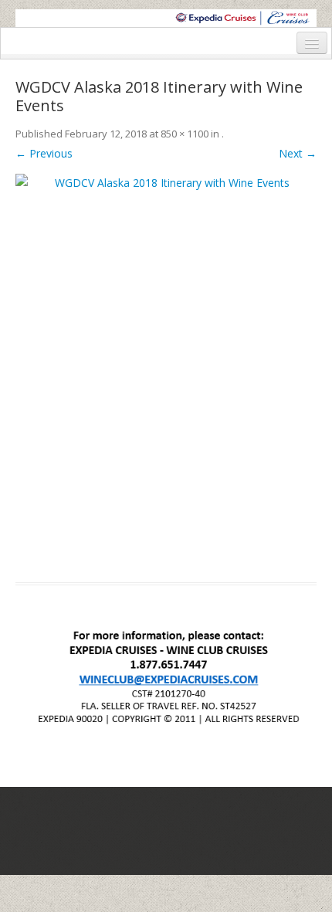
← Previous (44, 153)
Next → (298, 153)
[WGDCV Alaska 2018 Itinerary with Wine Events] (166, 369)
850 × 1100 (184, 134)
